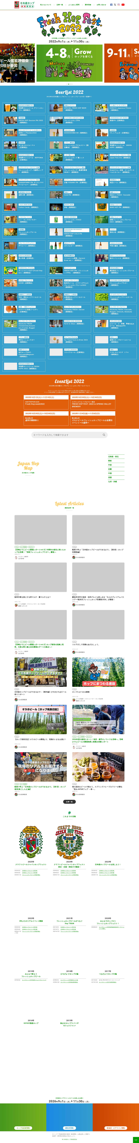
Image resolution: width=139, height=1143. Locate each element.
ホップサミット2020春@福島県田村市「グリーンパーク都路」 (111, 928)
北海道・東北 (113, 457)
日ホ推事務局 (80, 557)
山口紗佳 (21, 558)
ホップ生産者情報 (23, 1128)
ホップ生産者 (23, 547)
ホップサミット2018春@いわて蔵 (69, 980)
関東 (110, 461)
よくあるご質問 (73, 4)
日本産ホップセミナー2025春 (29, 870)
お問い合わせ (101, 4)
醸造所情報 (69, 1128)
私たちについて (45, 4)
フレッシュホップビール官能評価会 (31, 874)
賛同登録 (88, 4)
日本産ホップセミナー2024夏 (68, 872)
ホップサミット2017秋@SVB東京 (107, 982)
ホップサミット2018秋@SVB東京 (69, 982)
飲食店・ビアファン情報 (116, 1128)
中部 (110, 465)
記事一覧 (60, 4)
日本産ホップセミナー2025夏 (29, 872)
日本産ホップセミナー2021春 (68, 927)
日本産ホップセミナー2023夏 (106, 872)
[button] (68, 84)
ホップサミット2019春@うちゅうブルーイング (34, 980)
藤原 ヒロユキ (22, 606)
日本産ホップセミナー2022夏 (29, 929)
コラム (16, 547)
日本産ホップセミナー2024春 (68, 870)
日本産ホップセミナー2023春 (106, 870)
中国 (110, 473)
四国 (110, 477)
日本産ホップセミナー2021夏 (68, 929)
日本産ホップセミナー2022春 (29, 927)
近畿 (110, 469)
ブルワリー (31, 547)
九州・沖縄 (112, 482)
